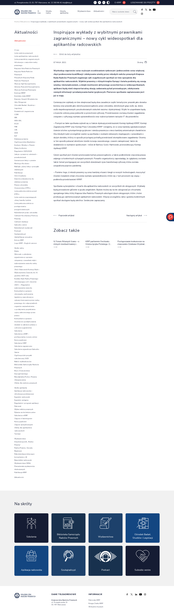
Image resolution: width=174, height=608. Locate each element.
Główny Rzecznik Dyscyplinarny (27, 87)
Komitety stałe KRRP (22, 96)
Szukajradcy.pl (20, 234)
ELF (15, 136)
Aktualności (98, 11)
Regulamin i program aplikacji (26, 403)
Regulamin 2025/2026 (23, 151)
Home (16, 22)
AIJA (16, 133)
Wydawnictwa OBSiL (22, 463)
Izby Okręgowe (20, 102)
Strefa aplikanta (64, 12)
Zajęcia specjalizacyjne (23, 425)
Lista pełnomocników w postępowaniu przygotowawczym (24, 206)
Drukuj (140, 62)
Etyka (16, 251)
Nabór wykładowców (22, 362)
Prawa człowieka (21, 185)
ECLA (16, 124)
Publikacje (18, 173)
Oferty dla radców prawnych (25, 383)
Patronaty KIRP (94, 600)
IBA (15, 118)
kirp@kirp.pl (67, 2)
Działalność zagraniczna (24, 111)
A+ (104, 3)
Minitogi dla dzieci (21, 164)
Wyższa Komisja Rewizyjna (25, 90)
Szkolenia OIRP (20, 343)
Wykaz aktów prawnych (23, 409)
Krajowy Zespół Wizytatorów (26, 99)
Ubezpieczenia (20, 380)
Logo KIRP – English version (25, 243)
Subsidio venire (20, 225)
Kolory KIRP (19, 240)
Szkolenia (18, 331)
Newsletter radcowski (23, 460)
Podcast (17, 231)
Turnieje (17, 434)
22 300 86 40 (56, 2)
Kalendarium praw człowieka (25, 213)
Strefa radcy (49, 12)
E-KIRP (118, 2)
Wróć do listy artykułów (69, 54)
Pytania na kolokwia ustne (24, 412)
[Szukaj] (135, 11)
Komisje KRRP (19, 93)
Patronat (17, 406)
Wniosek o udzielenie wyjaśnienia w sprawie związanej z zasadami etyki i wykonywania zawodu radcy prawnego (25, 260)
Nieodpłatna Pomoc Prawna (25, 377)
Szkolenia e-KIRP (21, 415)
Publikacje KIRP (20, 472)
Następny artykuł (134, 215)
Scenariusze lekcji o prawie (25, 160)
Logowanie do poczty (143, 2)
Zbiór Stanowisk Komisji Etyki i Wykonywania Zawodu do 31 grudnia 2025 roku (26, 273)
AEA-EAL (18, 121)
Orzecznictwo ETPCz (22, 188)
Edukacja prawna (21, 139)
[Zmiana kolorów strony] (108, 2)
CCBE (16, 114)
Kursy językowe (20, 340)
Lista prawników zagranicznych (26, 59)
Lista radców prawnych (23, 53)
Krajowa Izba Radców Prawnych (27, 68)
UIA (15, 130)
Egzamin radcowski (22, 397)
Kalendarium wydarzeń (23, 228)
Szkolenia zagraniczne (23, 346)
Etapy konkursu (20, 148)
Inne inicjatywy (20, 176)
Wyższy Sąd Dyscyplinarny (25, 84)
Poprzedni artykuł (66, 215)
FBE (15, 127)
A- (95, 3)
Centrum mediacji (21, 222)
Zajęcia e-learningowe (23, 419)
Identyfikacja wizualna (23, 237)
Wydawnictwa (83, 11)
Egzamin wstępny (21, 400)
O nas (39, 12)
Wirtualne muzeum (96, 607)
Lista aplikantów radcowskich (26, 56)
